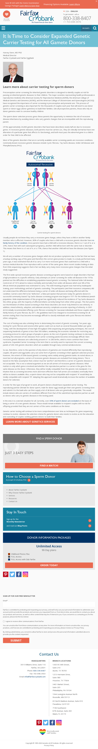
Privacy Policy (49, 745)
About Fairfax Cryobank (18, 490)
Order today (49, 565)
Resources (13, 498)
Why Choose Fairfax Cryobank (20, 493)
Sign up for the (16, 520)
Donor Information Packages (49, 537)
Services (12, 495)
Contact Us (13, 501)
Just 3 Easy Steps (19, 453)
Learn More (74, 4)
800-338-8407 (39, 670)
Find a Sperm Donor (49, 438)
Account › (86, 28)
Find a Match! (49, 465)
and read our (17, 526)
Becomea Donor (6, 20)
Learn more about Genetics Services (30, 421)
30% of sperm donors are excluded (64, 401)
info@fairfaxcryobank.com (35, 676)
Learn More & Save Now (29, 5)
